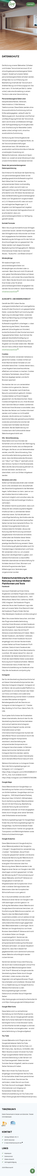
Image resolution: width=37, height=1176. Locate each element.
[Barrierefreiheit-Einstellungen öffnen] (32, 1171)
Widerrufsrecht (9, 1159)
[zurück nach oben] (32, 1166)
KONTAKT (30, 4)
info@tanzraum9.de (9, 291)
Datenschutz (8, 1156)
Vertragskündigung (10, 1162)
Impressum (7, 1153)
